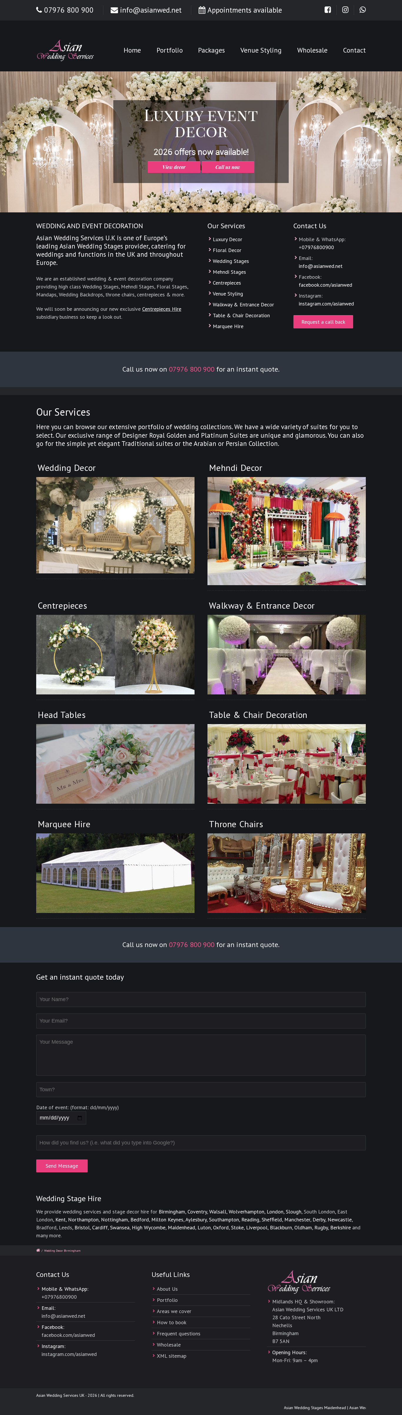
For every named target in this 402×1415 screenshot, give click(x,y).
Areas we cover (174, 1311)
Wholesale (312, 50)
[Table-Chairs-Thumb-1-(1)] (286, 764)
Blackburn (281, 1227)
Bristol (82, 1227)
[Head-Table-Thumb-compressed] (115, 764)
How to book (171, 1322)
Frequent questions (178, 1333)
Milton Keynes (167, 1219)
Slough (293, 1211)
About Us (167, 1288)
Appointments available (244, 10)
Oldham (303, 1227)
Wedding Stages (231, 261)
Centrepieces (227, 282)
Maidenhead (181, 1227)
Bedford (139, 1219)
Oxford (221, 1227)
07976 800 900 (69, 10)
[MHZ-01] (286, 531)
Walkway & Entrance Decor (243, 304)
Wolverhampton (246, 1211)
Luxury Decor (227, 239)
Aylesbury (196, 1219)
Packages (211, 50)
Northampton (83, 1219)
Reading (250, 1219)
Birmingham (172, 1211)
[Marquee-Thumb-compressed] (115, 873)
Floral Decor (227, 250)
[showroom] (286, 873)
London (275, 1211)
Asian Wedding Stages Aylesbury (362, 1407)
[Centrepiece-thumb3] (115, 654)
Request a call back (323, 321)
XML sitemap (171, 1355)
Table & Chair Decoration (241, 315)
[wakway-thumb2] (286, 654)
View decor (174, 167)
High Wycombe (148, 1227)
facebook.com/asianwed (325, 284)
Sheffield (272, 1219)
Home (132, 50)
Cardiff (100, 1227)
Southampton (224, 1219)
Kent (60, 1219)
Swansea (119, 1227)
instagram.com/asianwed (326, 303)
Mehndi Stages (229, 271)
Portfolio (170, 50)
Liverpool (257, 1227)
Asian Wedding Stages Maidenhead (299, 1407)
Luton (204, 1227)
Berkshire (340, 1227)
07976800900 (318, 247)
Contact (354, 50)
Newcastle (340, 1219)
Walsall (217, 1211)
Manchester (297, 1219)
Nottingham (114, 1219)
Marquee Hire (228, 326)
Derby (319, 1219)
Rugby (321, 1227)
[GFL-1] (115, 525)
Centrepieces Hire (161, 309)
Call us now (227, 167)
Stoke (237, 1227)
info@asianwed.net (151, 10)
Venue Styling (261, 50)
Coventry (197, 1211)
